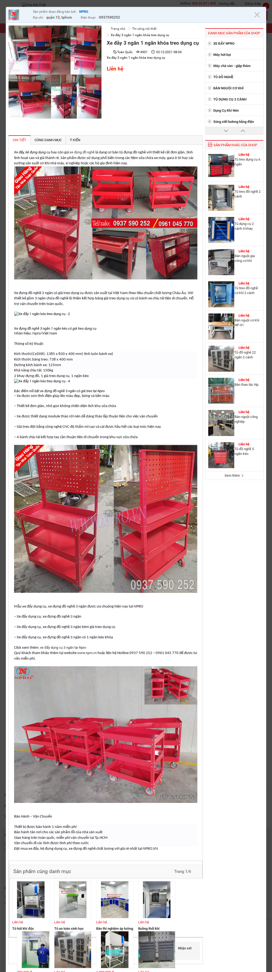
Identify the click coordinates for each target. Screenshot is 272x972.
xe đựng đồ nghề (82, 152)
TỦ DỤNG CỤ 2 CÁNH (229, 99)
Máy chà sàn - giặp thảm (231, 66)
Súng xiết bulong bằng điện (233, 122)
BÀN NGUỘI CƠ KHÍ (228, 88)
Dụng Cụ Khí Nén (226, 110)
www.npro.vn (87, 653)
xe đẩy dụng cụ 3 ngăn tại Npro (63, 648)
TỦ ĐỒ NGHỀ (223, 77)
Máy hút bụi (222, 55)
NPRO (83, 12)
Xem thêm (232, 475)
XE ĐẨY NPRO (224, 43)
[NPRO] (19, 16)
